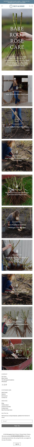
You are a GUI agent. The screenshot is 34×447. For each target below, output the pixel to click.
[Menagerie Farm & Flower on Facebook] (2, 385)
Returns (4, 394)
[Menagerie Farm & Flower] (17, 6)
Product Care (5, 408)
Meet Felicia (5, 378)
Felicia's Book (5, 405)
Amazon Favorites (6, 406)
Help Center (5, 392)
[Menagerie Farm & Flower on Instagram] (4, 385)
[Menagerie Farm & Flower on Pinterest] (6, 385)
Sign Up (17, 426)
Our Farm (4, 376)
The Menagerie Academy (8, 380)
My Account (4, 395)
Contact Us (4, 397)
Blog (3, 403)
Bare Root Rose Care (7, 410)
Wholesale (4, 381)
